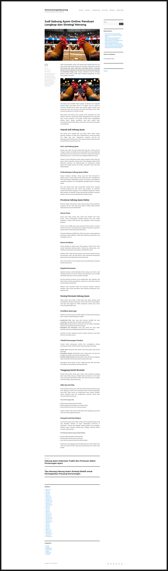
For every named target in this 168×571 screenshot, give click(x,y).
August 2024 (48, 522)
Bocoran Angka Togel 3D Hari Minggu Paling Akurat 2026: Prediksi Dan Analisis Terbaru (113, 35)
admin (46, 67)
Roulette (81, 10)
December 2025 (49, 500)
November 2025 (49, 502)
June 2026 (48, 492)
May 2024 (48, 526)
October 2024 (48, 519)
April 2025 (48, 511)
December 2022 (49, 536)
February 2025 (49, 514)
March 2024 (48, 529)
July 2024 (48, 524)
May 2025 (48, 510)
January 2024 (48, 532)
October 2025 (48, 503)
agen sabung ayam (49, 73)
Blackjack (112, 10)
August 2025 (48, 506)
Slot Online (105, 10)
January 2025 (48, 515)
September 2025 (49, 504)
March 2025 (48, 513)
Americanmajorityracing (56, 10)
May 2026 (48, 493)
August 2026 (48, 489)
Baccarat (87, 10)
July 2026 (48, 490)
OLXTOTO (55, 563)
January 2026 (48, 499)
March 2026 (48, 496)
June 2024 (48, 525)
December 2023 (49, 533)
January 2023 (48, 535)
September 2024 (49, 521)
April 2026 (48, 495)
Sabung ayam (48, 71)
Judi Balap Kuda (96, 10)
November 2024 (49, 518)
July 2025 (48, 507)
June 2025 (48, 508)
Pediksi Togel (119, 10)
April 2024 (48, 528)
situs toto (106, 70)
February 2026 (49, 497)
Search (105, 22)
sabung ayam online (51, 79)
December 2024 (49, 517)
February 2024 (49, 530)
